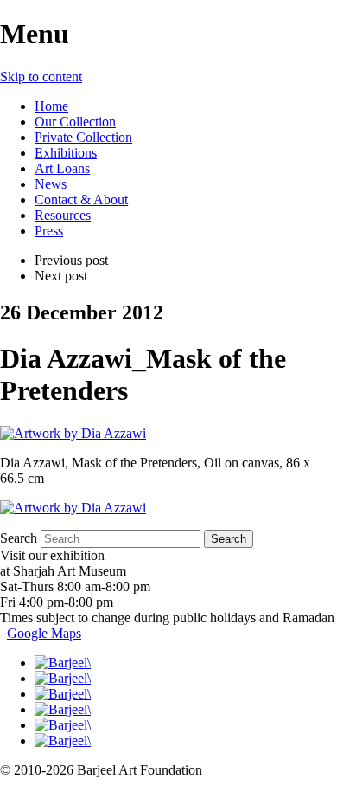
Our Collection (75, 121)
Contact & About (81, 199)
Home (51, 106)
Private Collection (83, 137)
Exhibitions (66, 152)
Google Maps (44, 633)
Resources (63, 215)
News (51, 184)
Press (49, 230)
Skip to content (41, 76)
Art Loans (62, 168)
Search (18, 538)
